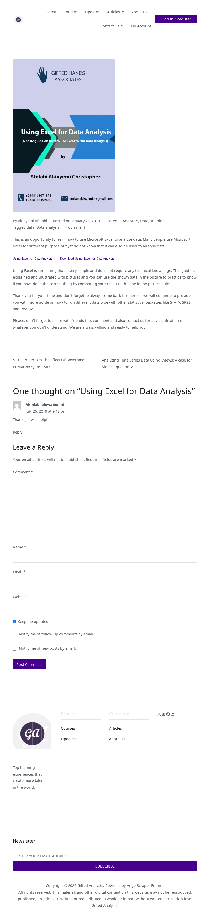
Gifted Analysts (90, 885)
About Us (139, 11)
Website (20, 596)
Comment (23, 471)
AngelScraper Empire (145, 885)
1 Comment (75, 227)
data (30, 227)
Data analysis (47, 227)
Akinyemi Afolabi (32, 220)
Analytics (130, 220)
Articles (113, 11)
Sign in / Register (176, 19)
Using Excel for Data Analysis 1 (34, 258)
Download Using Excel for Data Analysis (87, 258)
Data (144, 220)
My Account (141, 25)
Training (157, 220)
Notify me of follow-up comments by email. (56, 634)
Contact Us (109, 25)
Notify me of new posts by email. (47, 648)
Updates (92, 11)
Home (51, 11)
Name (19, 547)
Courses (71, 11)
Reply (17, 432)
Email (19, 571)
